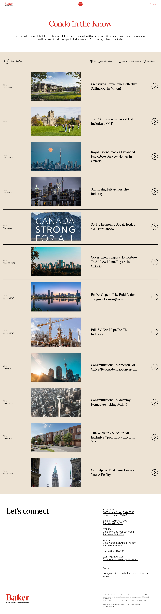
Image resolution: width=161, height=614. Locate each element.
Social (106, 568)
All (95, 61)
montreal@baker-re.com (122, 531)
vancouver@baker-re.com (122, 542)
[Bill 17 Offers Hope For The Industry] (80, 332)
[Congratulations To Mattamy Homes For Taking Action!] (80, 402)
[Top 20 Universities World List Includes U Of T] (80, 121)
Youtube (107, 576)
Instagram (108, 573)
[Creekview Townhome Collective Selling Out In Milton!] (80, 86)
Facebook (132, 573)
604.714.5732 (117, 545)
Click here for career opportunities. (120, 559)
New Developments (108, 61)
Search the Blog (16, 61)
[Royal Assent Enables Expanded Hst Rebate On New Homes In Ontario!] (80, 156)
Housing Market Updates (131, 61)
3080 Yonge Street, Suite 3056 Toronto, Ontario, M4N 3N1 (118, 513)
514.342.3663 (117, 534)
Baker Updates (152, 61)
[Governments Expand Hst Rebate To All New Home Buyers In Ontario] (80, 262)
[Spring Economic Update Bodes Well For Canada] (80, 227)
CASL (114, 606)
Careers (117, 606)
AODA (110, 606)
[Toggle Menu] (80, 4)
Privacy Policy (106, 606)
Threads (121, 573)
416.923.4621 (116, 523)
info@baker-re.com (119, 520)
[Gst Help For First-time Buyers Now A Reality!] (80, 472)
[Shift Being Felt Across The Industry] (80, 191)
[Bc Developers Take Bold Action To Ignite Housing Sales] (80, 297)
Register (153, 4)
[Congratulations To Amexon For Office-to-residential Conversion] (80, 367)
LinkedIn (143, 573)
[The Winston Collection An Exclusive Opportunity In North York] (80, 437)
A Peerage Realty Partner (135, 604)
